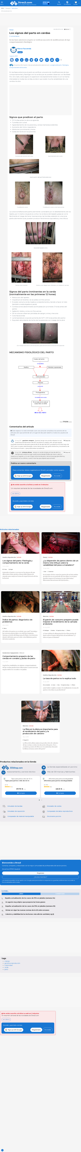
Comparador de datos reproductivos (60, 811)
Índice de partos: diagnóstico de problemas (17, 621)
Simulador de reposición (16, 811)
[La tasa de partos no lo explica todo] (60, 661)
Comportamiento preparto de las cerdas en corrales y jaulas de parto (18, 657)
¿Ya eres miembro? (40, 877)
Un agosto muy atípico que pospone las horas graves (25, 902)
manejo (7, 961)
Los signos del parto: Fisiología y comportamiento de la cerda (17, 562)
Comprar (21, 793)
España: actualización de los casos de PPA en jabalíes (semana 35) (30, 906)
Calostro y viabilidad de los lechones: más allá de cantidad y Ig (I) (29, 914)
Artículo (19, 557)
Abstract (22, 653)
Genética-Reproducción (9, 557)
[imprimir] (52, 60)
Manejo (11, 30)
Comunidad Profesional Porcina (27, 4)
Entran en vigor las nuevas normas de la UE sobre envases (27, 910)
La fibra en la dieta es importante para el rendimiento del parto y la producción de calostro (40, 731)
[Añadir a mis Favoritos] (47, 60)
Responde (67, 440)
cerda (6, 967)
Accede (57, 476)
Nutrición (45, 616)
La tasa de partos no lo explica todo (59, 678)
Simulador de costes (54, 806)
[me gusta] (57, 60)
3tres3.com (25, 2)
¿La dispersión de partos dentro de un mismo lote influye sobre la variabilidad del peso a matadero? (60, 563)
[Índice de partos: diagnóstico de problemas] (20, 602)
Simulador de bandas (15, 806)
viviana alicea (27, 452)
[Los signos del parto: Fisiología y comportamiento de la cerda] (20, 543)
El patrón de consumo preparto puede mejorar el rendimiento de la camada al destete (60, 622)
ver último (15, 493)
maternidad (8, 965)
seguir (20, 52)
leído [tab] (21, 894)
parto (6, 969)
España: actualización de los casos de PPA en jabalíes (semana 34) (30, 898)
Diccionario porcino (54, 816)
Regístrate (45, 476)
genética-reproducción (12, 963)
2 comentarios (14, 36)
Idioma (67, 29)
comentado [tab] (60, 894)
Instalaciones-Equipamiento (10, 653)
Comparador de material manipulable (21, 816)
